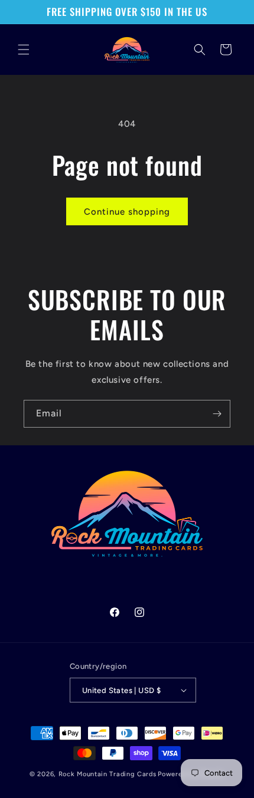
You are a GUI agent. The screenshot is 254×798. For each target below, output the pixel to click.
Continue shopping (127, 211)
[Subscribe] (217, 414)
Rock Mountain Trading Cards (107, 774)
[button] (24, 50)
